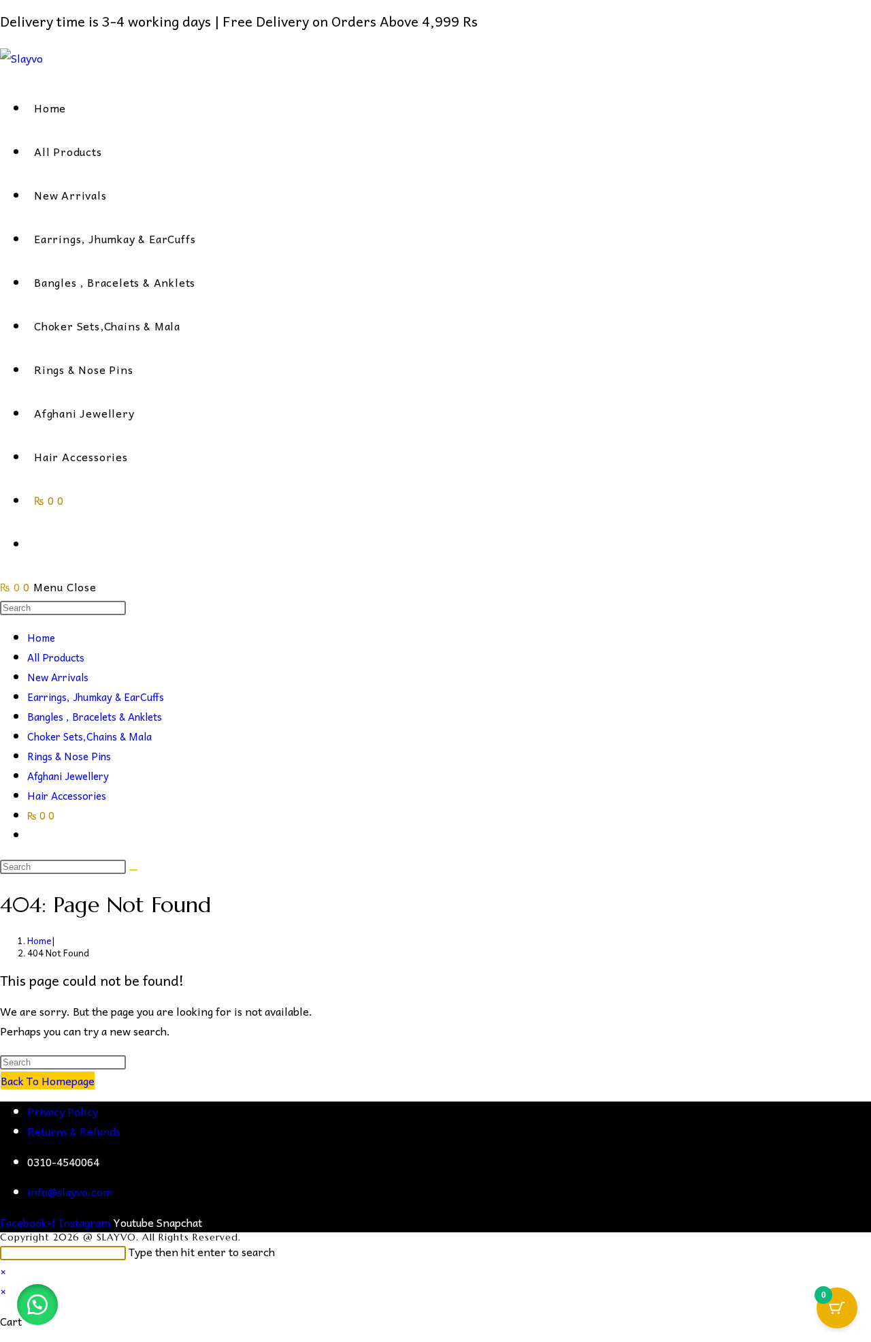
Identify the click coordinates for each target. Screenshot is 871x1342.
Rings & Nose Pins (69, 756)
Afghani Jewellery (68, 776)
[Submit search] (133, 870)
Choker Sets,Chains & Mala (89, 736)
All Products (55, 657)
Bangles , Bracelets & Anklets (94, 716)
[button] (37, 1304)
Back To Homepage (48, 1080)
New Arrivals (57, 677)
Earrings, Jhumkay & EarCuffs (95, 697)
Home (41, 637)
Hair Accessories (66, 795)
